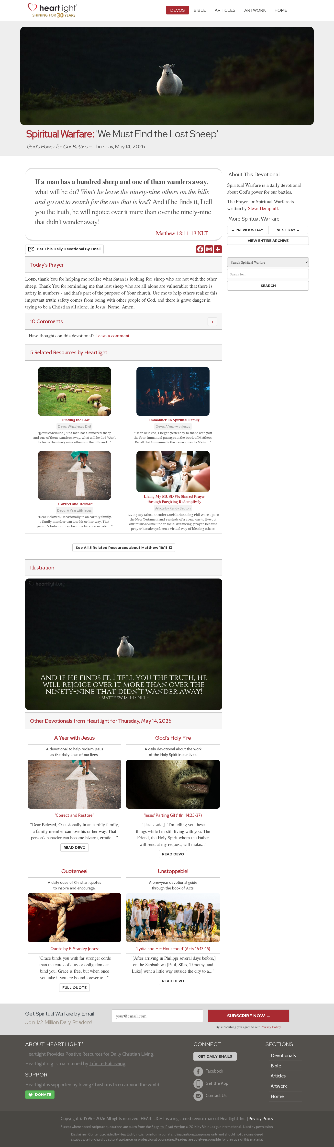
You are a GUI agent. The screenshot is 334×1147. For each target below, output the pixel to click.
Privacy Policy (271, 1027)
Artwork (255, 10)
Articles (225, 10)
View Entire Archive (268, 240)
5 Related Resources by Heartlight (68, 352)
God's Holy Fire (173, 737)
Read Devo (75, 847)
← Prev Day (247, 230)
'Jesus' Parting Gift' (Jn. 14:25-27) (173, 815)
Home (277, 1096)
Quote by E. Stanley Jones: (74, 948)
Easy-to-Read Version (168, 1126)
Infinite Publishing (107, 1063)
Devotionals (283, 1055)
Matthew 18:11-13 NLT (182, 233)
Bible (200, 10)
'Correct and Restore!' (74, 815)
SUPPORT (38, 1074)
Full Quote (74, 987)
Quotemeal (74, 871)
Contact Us (216, 1095)
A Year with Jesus (74, 737)
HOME (281, 10)
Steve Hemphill (263, 208)
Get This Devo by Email (68, 249)
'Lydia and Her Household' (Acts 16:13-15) (173, 948)
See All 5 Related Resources (124, 547)
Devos (177, 10)
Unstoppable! (173, 871)
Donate (39, 1095)
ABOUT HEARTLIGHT (54, 1044)
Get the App (217, 1083)
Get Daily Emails (215, 1056)
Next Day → (288, 230)
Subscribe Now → (248, 1015)
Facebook (214, 1071)
